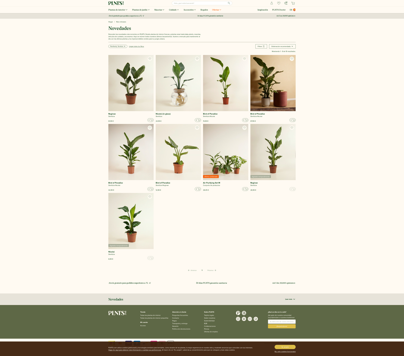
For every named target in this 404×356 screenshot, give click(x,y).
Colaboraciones (210, 326)
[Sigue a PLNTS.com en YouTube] (250, 319)
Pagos (174, 321)
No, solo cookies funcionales (285, 351)
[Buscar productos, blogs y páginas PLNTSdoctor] (229, 3)
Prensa (206, 329)
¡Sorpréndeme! (281, 326)
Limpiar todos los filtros (136, 46)
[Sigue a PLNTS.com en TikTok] (256, 319)
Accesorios (188, 9)
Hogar (110, 22)
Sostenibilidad (209, 321)
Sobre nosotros (209, 318)
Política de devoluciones (181, 329)
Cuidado (173, 9)
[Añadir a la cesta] (151, 120)
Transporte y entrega (179, 323)
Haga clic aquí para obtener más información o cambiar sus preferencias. (134, 350)
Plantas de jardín (139, 9)
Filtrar (260, 46)
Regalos (204, 9)
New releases (121, 22)
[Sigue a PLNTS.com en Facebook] (238, 319)
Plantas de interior (116, 9)
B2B (205, 323)
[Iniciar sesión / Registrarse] (271, 3)
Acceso (143, 325)
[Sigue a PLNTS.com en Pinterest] (244, 319)
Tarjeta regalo (209, 315)
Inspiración (263, 9)
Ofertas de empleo (211, 331)
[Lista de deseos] (278, 3)
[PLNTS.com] (116, 3)
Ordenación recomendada (280, 46)
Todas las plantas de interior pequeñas (154, 318)
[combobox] (202, 3)
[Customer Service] (285, 2)
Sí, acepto (285, 347)
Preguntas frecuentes (180, 315)
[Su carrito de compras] (293, 3)
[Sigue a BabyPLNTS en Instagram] (244, 313)
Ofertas (215, 9)
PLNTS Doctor (279, 9)
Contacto (175, 318)
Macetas (158, 9)
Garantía (175, 326)
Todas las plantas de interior (150, 315)
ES (291, 9)
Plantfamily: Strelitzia (116, 46)
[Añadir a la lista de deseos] (150, 59)
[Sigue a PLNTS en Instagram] (238, 313)
